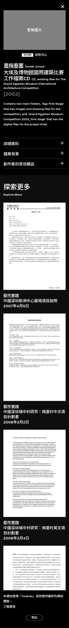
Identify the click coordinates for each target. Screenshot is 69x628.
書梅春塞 (14, 66)
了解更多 (9, 606)
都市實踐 (11, 295)
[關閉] (62, 6)
